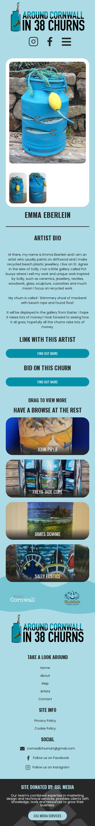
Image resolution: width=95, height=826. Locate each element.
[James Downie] (47, 521)
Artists (45, 691)
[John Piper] (47, 436)
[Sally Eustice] (47, 563)
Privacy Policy (45, 720)
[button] (47, 353)
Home (45, 668)
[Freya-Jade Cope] (47, 478)
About (45, 675)
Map (45, 683)
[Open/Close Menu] (66, 42)
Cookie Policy (45, 728)
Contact (45, 699)
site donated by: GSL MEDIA (47, 787)
